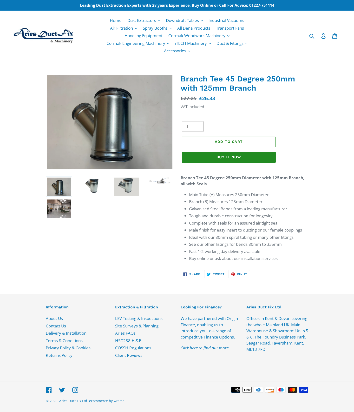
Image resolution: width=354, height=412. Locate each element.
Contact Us (56, 326)
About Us (54, 318)
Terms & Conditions (64, 340)
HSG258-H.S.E (128, 340)
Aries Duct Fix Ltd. (73, 401)
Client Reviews (128, 355)
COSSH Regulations (133, 348)
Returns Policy (59, 355)
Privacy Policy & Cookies (68, 348)
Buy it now (228, 157)
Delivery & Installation (66, 333)
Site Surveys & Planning (136, 326)
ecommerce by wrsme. (107, 401)
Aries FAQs (125, 333)
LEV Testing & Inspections (139, 318)
